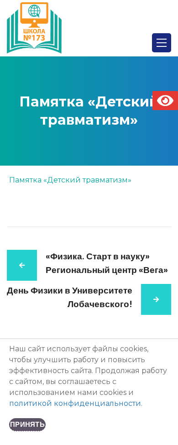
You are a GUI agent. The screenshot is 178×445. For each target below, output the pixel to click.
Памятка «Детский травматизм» (70, 180)
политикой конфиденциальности (75, 403)
